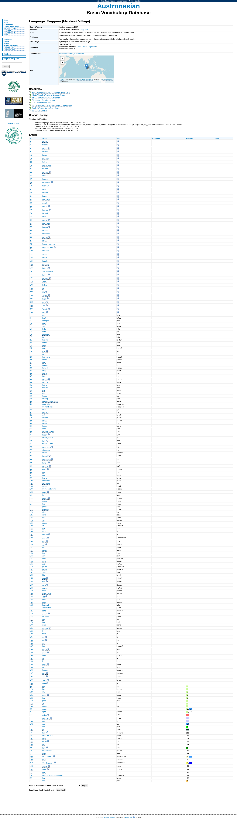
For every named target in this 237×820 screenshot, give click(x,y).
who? (44, 653)
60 (31, 421)
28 (31, 357)
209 (31, 757)
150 (31, 567)
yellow (44, 567)
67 (31, 435)
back (44, 733)
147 (31, 559)
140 (31, 545)
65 (31, 429)
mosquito (45, 251)
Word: (44, 138)
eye (43, 393)
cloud (44, 695)
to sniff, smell (47, 165)
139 (31, 541)
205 (31, 302)
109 (31, 251)
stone (44, 512)
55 (31, 407)
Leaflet (62, 79)
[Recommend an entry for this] (118, 142)
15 (31, 332)
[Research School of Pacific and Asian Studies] (13, 101)
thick (44, 585)
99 (31, 478)
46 (31, 396)
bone (44, 332)
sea (43, 518)
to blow (45, 535)
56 (31, 410)
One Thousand (47, 763)
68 (31, 203)
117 (31, 504)
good (44, 602)
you (43, 643)
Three (44, 680)
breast (44, 155)
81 (31, 453)
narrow (45, 588)
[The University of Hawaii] (13, 87)
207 (31, 309)
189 (31, 653)
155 (31, 578)
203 (31, 295)
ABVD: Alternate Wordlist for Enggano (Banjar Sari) (51, 92)
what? (44, 650)
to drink (45, 382)
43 (31, 390)
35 (31, 169)
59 (31, 418)
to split (44, 220)
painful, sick (46, 593)
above (44, 282)
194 (31, 664)
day (43, 721)
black (44, 559)
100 (31, 760)
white (44, 561)
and (43, 724)
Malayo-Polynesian (76, 54)
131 (31, 695)
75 (31, 736)
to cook (45, 380)
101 (31, 738)
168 (31, 721)
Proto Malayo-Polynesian (86, 47)
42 (31, 388)
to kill (44, 217)
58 (31, 415)
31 (31, 362)
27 (31, 354)
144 (31, 268)
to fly (44, 738)
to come (45, 145)
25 (31, 348)
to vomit (45, 169)
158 (31, 588)
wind (44, 531)
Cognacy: (190, 138)
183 (31, 634)
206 (31, 305)
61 (31, 196)
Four (44, 684)
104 (31, 483)
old (43, 597)
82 (31, 223)
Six (43, 292)
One (44, 673)
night (44, 611)
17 (31, 337)
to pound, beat (47, 248)
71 (31, 438)
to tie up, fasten (48, 431)
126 (31, 689)
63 (31, 709)
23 (31, 343)
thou (44, 634)
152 (31, 572)
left (43, 315)
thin (43, 582)
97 (31, 475)
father (44, 421)
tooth (44, 362)
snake (44, 486)
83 (31, 227)
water (44, 742)
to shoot (45, 210)
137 (31, 534)
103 (31, 481)
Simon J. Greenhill (109, 817)
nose (44, 354)
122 (31, 741)
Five (44, 748)
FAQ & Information (11, 28)
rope (44, 429)
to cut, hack (46, 447)
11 (31, 773)
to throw (45, 466)
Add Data (7, 54)
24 (31, 345)
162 (31, 597)
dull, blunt (46, 223)
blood (44, 343)
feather (45, 478)
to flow (44, 258)
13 (31, 733)
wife (43, 415)
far (43, 288)
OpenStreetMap (107, 79)
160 (31, 593)
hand (44, 753)
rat (43, 729)
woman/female (47, 407)
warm (44, 538)
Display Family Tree (11, 59)
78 (31, 447)
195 (31, 667)
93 (31, 247)
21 (31, 340)
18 (31, 155)
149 (31, 564)
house (44, 196)
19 (31, 159)
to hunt (44, 207)
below (44, 285)
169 (31, 701)
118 (31, 507)
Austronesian (122, 1)
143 (31, 553)
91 (31, 241)
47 (31, 179)
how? (44, 665)
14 (31, 329)
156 (31, 582)
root (43, 727)
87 (31, 456)
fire (43, 553)
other (44, 656)
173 (31, 703)
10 (31, 324)
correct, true (46, 608)
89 (31, 463)
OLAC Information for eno (41, 103)
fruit (43, 504)
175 (31, 282)
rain (43, 529)
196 (31, 670)
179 (31, 625)
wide (44, 591)
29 (31, 165)
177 (31, 619)
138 (31, 538)
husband (45, 412)
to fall (44, 470)
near (44, 625)
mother (45, 418)
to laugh (45, 368)
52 (31, 193)
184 (31, 706)
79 (31, 450)
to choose (46, 234)
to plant (45, 230)
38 (31, 172)
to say (44, 423)
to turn (44, 149)
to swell (45, 456)
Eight (44, 299)
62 (31, 200)
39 (31, 379)
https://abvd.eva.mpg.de (106, 1)
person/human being (50, 401)
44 (31, 176)
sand (44, 515)
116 (31, 501)
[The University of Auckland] (13, 74)
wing (44, 760)
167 (31, 611)
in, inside (45, 617)
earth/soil (45, 509)
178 (31, 622)
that (43, 622)
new (44, 600)
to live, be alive (47, 444)
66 (31, 431)
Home (6, 20)
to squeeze (46, 460)
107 (31, 489)
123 (31, 258)
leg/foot (45, 318)
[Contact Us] (134, 817)
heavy (44, 550)
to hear (45, 176)
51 (31, 189)
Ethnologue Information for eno (43, 100)
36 (31, 373)
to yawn (45, 179)
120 (31, 512)
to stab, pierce (47, 438)
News (6, 35)
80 (31, 220)
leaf (43, 781)
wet (43, 548)
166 (31, 608)
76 (31, 444)
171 (31, 275)
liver (44, 337)
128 (31, 692)
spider (44, 254)
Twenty (45, 309)
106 (31, 486)
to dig (44, 778)
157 (31, 585)
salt (43, 520)
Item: (119, 138)
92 (31, 244)
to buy (44, 241)
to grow (45, 237)
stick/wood (46, 450)
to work (45, 227)
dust (44, 773)
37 (31, 376)
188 (31, 649)
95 (31, 469)
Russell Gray (128, 817)
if (42, 661)
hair (43, 352)
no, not (44, 667)
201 (31, 748)
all (43, 658)
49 (31, 182)
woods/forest (47, 751)
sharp (44, 453)
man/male (46, 404)
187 (31, 646)
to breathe (46, 357)
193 (31, 661)
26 (31, 351)
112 (31, 715)
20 (31, 775)
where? (45, 628)
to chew (45, 172)
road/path (46, 321)
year (44, 701)
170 (31, 614)
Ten (43, 306)
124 (31, 518)
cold (44, 542)
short (44, 770)
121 (31, 515)
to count (45, 670)
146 (31, 556)
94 (31, 466)
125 (31, 520)
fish (43, 495)
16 (31, 334)
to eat (44, 376)
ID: (31, 138)
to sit (44, 189)
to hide (44, 275)
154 (31, 770)
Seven (44, 295)
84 (31, 230)
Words (6, 41)
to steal (45, 213)
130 (31, 526)
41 (31, 385)
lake (44, 689)
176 (31, 285)
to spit (44, 373)
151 (31, 570)
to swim (45, 152)
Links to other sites (11, 26)
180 (31, 288)
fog (43, 698)
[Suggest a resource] (39, 111)
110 (31, 254)
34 (31, 371)
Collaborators (9, 24)
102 (31, 729)
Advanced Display (11, 45)
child (44, 410)
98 (31, 686)
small (44, 572)
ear (43, 390)
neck (44, 348)
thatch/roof (46, 200)
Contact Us (8, 30)
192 (31, 724)
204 (31, 299)
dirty (44, 324)
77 (31, 718)
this (43, 619)
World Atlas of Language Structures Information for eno (52, 105)
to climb (45, 278)
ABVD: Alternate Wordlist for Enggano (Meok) (48, 95)
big (43, 575)
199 (31, 680)
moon (44, 523)
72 (31, 441)
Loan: (217, 138)
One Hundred (47, 757)
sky (43, 692)
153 (31, 575)
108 (31, 492)
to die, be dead (47, 736)
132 (31, 698)
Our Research (9, 32)
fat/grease (46, 483)
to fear (44, 162)
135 (31, 264)
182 (31, 631)
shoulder (45, 159)
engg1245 (84, 30)
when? (44, 614)
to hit (44, 441)
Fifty (43, 313)
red (43, 564)
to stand (45, 193)
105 (31, 745)
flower (44, 501)
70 (31, 210)
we (43, 637)
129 (31, 523)
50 (31, 186)
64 (31, 423)
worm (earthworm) (49, 489)
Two (43, 677)
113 (31, 498)
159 (31, 591)
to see (44, 396)
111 (31, 495)
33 (31, 368)
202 (31, 292)
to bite (44, 385)
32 (31, 365)
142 (31, 550)
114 (31, 781)
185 (31, 637)
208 (31, 312)
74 (31, 217)
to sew (44, 435)
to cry (44, 371)
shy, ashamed (47, 271)
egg (43, 686)
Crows (131, 1)
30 (31, 360)
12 (31, 326)
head (44, 345)
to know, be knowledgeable (52, 775)
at (43, 703)
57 (31, 412)
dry (43, 545)
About (6, 22)
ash (43, 556)
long (44, 578)
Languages (8, 39)
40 (31, 382)
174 (31, 617)
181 (31, 628)
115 (31, 727)
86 (31, 237)
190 (31, 656)
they (44, 646)
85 (31, 234)
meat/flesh (46, 481)
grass (44, 507)
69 (31, 206)
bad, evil (45, 605)
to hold (44, 463)
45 (31, 393)
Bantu (137, 1)
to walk (45, 141)
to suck (45, 388)
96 (31, 472)
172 (31, 278)
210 (31, 763)
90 (31, 778)
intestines (46, 334)
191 (31, 658)
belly (44, 329)
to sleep (45, 399)
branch (45, 498)
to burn (45, 268)
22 (31, 162)
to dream (45, 186)
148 (31, 561)
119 (31, 509)
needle (45, 203)
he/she (44, 706)
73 (31, 213)
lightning (45, 264)
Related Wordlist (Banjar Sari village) (45, 108)
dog (43, 472)
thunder (45, 261)
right (44, 712)
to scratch (46, 719)
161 (31, 271)
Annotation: (156, 138)
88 (31, 459)
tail (43, 745)
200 (31, 683)
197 (31, 673)
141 (31, 548)
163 (31, 600)
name (44, 709)
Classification (9, 47)
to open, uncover (48, 244)
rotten (44, 715)
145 (31, 766)
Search (6, 43)
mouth (44, 360)
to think (45, 340)
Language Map (9, 49)
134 (31, 261)
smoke (44, 766)
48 (31, 399)
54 (31, 404)
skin (43, 326)
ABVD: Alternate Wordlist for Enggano (46, 98)
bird (43, 475)
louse (44, 492)
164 (31, 602)
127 (31, 751)
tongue (45, 365)
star (43, 526)
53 (31, 401)
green (44, 570)
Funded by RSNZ (13, 123)
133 (31, 529)
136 (31, 531)
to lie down (46, 183)
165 (31, 605)
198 (31, 677)
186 (31, 643)
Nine (44, 302)
